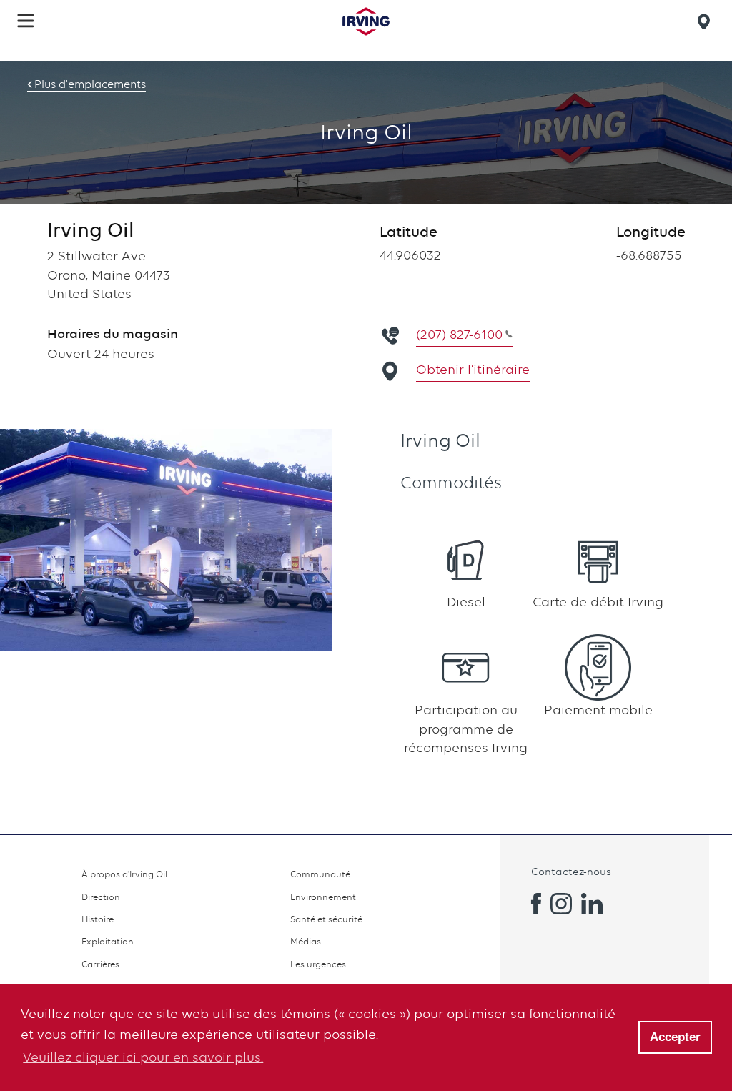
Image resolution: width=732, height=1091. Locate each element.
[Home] (366, 21)
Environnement (323, 897)
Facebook (530, 903)
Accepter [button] (675, 1037)
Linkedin (592, 903)
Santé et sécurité (326, 919)
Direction (100, 897)
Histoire (97, 919)
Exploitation (107, 941)
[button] (25, 20)
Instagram (561, 903)
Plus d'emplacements (90, 84)
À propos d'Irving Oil (124, 874)
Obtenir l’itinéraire (473, 369)
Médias (305, 941)
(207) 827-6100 (459, 334)
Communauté (320, 874)
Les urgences (318, 964)
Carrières (100, 964)
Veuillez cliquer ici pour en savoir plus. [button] (143, 1057)
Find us (706, 21)
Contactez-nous (571, 871)
